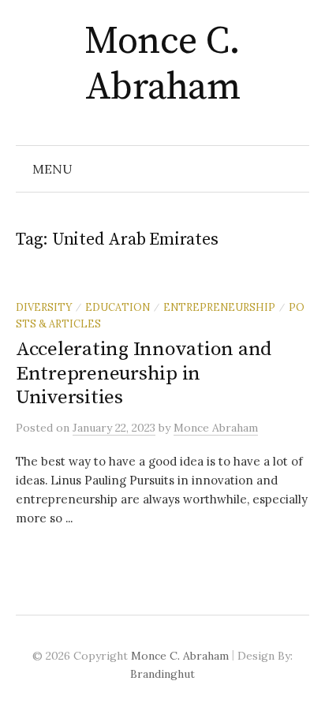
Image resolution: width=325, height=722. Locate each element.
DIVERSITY (44, 307)
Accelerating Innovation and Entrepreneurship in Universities (143, 373)
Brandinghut (162, 674)
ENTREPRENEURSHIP (219, 307)
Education (117, 307)
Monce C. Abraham (162, 64)
